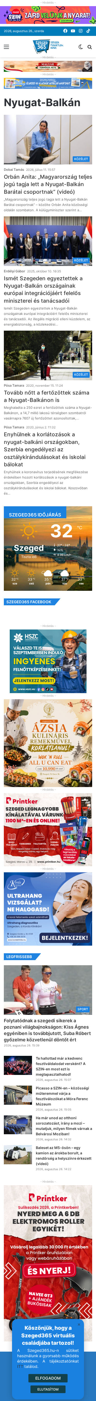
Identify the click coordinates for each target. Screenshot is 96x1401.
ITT (20, 1366)
